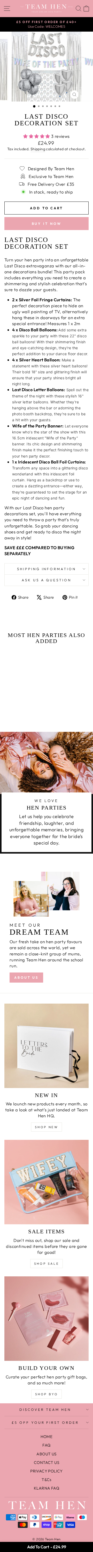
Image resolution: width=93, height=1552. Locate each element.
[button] (19, 703)
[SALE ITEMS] (46, 1182)
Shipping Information (46, 569)
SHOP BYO (46, 1394)
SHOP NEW (46, 1127)
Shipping (37, 149)
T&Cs (46, 1479)
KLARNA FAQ (46, 1488)
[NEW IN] (46, 1046)
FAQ (46, 1445)
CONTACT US (46, 1462)
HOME (47, 1436)
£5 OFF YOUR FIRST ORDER (45, 1422)
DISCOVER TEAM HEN (45, 1409)
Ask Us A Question (47, 580)
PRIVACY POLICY (46, 1471)
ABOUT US (26, 977)
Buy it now (46, 223)
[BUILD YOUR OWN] (46, 1318)
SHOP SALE (46, 1263)
